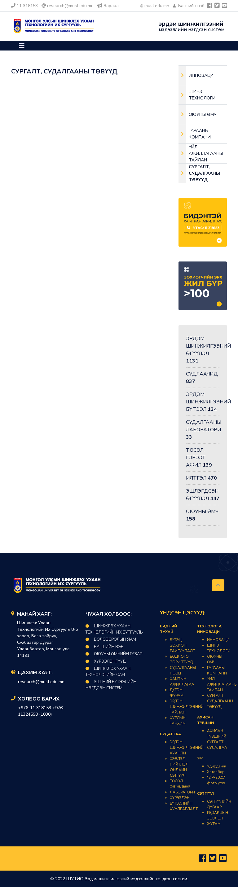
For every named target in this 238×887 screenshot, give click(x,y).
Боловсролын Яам (115, 639)
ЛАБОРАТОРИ (182, 792)
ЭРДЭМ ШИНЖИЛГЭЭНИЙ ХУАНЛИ (187, 748)
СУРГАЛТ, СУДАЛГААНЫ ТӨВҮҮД (220, 701)
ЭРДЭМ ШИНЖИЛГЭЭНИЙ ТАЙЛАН (187, 707)
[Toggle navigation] (22, 45)
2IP (200, 758)
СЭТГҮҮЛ (205, 793)
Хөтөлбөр (216, 771)
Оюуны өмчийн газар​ (118, 654)
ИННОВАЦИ (218, 639)
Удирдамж (216, 766)
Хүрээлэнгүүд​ (110, 661)
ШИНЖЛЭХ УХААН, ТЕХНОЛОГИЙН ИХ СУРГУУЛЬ (114, 629)
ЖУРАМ (214, 823)
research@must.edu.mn (70, 6)
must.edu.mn (156, 6)
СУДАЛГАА (170, 733)
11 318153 (27, 6)
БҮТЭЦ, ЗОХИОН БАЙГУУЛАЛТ (182, 645)
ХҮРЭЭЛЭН (180, 797)
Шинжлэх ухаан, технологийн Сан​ (108, 672)
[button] (21, 46)
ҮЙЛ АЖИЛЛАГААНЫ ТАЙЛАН (222, 684)
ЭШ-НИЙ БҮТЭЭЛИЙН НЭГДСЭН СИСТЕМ (111, 685)
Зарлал (111, 6)
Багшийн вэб (191, 6)
